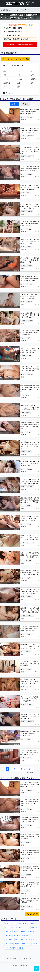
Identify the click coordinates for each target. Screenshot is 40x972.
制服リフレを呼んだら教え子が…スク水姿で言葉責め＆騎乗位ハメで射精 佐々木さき (29, 278)
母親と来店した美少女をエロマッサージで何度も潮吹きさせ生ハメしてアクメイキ (29, 241)
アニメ (34, 944)
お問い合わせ (28, 959)
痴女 (18, 87)
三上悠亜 (8, 935)
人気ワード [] (14, 65)
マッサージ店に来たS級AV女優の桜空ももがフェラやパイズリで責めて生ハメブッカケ (29, 885)
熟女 (5, 71)
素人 (24, 923)
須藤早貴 (31, 931)
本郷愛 (17, 944)
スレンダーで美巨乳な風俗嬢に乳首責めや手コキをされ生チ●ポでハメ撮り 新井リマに (29, 628)
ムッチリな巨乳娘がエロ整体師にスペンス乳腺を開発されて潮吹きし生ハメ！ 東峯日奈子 (29, 168)
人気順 (25, 104)
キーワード (9, 93)
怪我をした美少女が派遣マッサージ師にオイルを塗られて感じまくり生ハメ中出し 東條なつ (29, 591)
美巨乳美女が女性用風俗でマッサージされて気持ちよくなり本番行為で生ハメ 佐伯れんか (29, 646)
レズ (28, 944)
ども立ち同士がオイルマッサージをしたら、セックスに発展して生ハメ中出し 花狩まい (29, 518)
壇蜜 (11, 944)
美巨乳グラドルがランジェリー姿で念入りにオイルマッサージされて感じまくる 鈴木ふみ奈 (29, 537)
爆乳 (22, 940)
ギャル (5, 79)
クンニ (19, 79)
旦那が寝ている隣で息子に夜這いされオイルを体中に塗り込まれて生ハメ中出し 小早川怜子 (29, 481)
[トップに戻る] (36, 968)
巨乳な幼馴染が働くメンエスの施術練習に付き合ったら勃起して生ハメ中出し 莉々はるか (29, 681)
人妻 (18, 71)
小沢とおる (9, 940)
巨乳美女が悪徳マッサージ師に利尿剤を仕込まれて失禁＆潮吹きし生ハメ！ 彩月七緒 (29, 206)
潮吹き (14, 927)
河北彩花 (17, 935)
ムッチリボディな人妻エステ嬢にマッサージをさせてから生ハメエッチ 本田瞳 (29, 332)
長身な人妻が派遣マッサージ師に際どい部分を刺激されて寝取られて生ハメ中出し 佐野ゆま (29, 572)
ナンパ (27, 927)
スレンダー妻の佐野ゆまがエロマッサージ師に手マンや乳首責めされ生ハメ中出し (29, 852)
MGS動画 (22, 931)
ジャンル (16, 10)
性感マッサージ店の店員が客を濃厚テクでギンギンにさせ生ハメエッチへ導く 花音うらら (29, 555)
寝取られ (34, 927)
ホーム (9, 959)
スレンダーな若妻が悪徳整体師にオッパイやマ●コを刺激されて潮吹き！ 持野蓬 (29, 223)
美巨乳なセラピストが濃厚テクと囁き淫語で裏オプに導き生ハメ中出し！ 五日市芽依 (29, 130)
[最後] (30, 769)
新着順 (14, 104)
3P (4, 87)
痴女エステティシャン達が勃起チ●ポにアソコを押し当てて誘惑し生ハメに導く (29, 260)
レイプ (13, 923)
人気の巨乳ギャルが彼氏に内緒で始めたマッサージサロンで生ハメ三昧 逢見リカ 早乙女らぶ (29, 610)
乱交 (16, 940)
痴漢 (18, 83)
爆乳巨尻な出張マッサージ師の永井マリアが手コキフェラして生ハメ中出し (29, 836)
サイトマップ (17, 959)
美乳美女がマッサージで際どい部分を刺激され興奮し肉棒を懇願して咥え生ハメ (29, 663)
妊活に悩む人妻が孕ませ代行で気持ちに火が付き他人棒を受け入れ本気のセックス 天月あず (29, 500)
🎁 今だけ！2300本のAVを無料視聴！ (20, 44)
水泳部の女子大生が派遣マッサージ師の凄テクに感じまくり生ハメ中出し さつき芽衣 (29, 716)
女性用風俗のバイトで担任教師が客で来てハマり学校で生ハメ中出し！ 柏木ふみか (29, 111)
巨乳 (5, 75)
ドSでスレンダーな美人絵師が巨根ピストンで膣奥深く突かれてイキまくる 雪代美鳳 (29, 296)
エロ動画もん (5, 10)
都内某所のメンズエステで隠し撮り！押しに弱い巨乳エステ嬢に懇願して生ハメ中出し (29, 187)
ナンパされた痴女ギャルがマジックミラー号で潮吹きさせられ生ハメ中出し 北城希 (29, 752)
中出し (19, 75)
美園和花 (20, 948)
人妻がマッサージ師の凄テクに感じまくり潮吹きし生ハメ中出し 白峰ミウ (29, 901)
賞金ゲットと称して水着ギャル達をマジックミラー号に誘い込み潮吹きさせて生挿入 (29, 350)
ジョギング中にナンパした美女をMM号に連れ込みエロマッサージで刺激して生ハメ (29, 699)
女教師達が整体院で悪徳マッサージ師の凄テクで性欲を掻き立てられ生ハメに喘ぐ (29, 733)
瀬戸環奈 (25, 935)
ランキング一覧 (32, 914)
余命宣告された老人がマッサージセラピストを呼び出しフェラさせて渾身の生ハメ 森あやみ (29, 407)
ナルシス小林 (10, 948)
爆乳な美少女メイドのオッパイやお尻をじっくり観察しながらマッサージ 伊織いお (29, 463)
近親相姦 (6, 83)
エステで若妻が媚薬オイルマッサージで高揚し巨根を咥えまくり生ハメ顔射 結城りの (29, 315)
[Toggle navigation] (33, 3)
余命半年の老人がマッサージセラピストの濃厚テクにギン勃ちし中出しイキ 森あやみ (29, 369)
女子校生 (31, 923)
